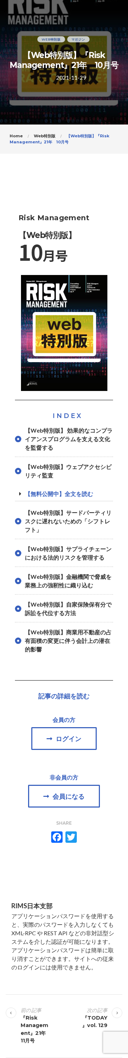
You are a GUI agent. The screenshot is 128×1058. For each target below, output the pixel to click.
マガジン (78, 39)
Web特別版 (51, 39)
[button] (64, 738)
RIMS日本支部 (32, 906)
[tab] (64, 494)
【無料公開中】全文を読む (59, 493)
